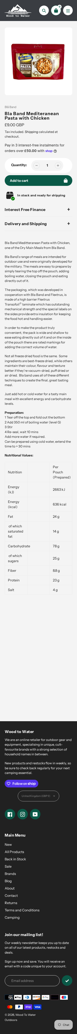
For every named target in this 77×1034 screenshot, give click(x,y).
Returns (11, 903)
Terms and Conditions (22, 910)
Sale (8, 866)
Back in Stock (15, 859)
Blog (8, 881)
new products (34, 646)
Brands (10, 873)
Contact (11, 895)
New (8, 844)
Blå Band (10, 107)
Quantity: (19, 165)
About (10, 888)
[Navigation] (68, 10)
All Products (14, 852)
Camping (12, 917)
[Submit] (67, 980)
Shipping (31, 132)
